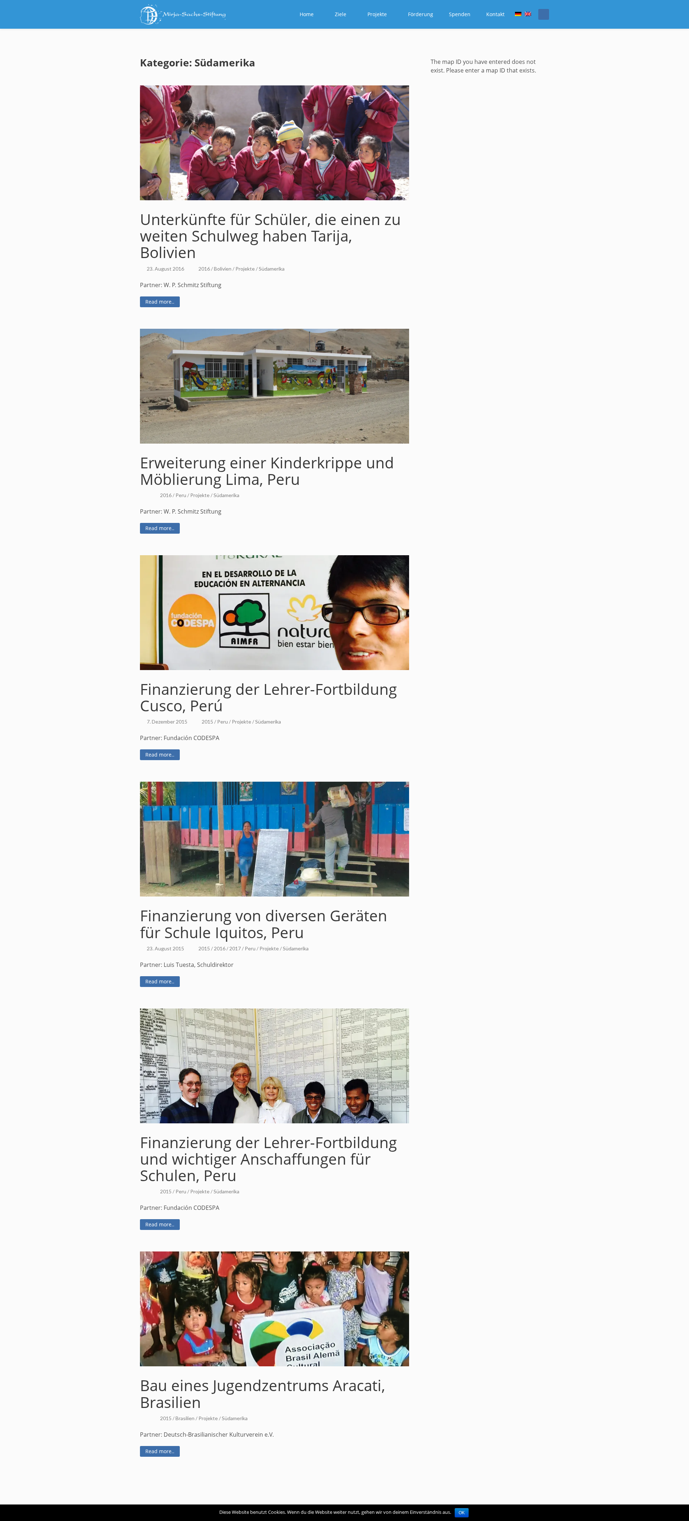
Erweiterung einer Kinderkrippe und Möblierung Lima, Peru (267, 470)
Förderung (420, 14)
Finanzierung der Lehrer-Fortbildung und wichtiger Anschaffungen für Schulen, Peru (268, 1158)
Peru (180, 495)
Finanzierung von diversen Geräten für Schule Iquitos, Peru (263, 923)
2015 (207, 722)
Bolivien (222, 269)
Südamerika (272, 269)
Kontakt (495, 14)
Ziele (340, 14)
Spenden (459, 14)
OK (462, 1512)
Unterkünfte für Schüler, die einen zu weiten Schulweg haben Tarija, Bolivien (270, 235)
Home (307, 14)
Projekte (377, 14)
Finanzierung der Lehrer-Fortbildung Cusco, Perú (268, 697)
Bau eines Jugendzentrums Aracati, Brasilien (262, 1393)
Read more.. (159, 301)
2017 (235, 948)
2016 (204, 269)
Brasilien (184, 1418)
